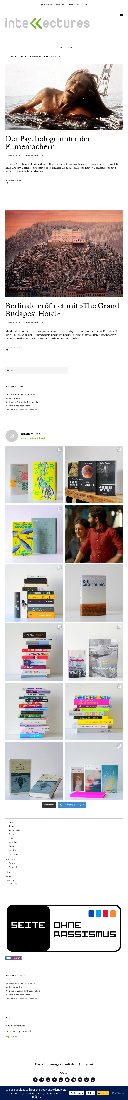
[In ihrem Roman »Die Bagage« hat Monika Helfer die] (94, 771)
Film (7, 183)
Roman (12, 826)
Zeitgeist (13, 867)
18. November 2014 (13, 180)
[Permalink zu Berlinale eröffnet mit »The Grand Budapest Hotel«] (64, 295)
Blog (84, 5)
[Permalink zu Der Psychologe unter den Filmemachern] (64, 128)
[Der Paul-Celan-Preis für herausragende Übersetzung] (34, 771)
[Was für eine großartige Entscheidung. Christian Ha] (34, 474)
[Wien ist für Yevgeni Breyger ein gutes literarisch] (34, 534)
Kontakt (60, 5)
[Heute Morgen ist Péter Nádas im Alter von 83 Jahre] (94, 474)
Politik (12, 863)
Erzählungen (14, 830)
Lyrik (11, 838)
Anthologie (14, 842)
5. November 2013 (12, 347)
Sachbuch (13, 850)
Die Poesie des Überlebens (17, 406)
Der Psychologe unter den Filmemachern (48, 143)
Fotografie (10, 880)
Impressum (73, 5)
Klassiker (13, 834)
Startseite (46, 5)
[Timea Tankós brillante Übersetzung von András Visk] (94, 593)
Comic (8, 876)
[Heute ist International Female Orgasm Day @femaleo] (94, 711)
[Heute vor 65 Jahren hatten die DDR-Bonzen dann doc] (94, 652)
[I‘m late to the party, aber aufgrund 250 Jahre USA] (34, 652)
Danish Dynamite (13, 398)
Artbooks (13, 884)
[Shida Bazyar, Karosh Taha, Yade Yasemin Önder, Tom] (34, 711)
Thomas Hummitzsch (33, 155)
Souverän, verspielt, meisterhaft (20, 394)
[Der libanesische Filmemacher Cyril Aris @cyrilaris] (94, 534)
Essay (11, 846)
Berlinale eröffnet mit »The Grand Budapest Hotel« (62, 310)
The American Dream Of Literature (21, 409)
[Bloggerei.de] (13, 959)
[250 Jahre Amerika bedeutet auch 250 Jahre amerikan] (34, 593)
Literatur (9, 822)
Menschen (10, 859)
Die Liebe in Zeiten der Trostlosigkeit (22, 402)
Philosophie (14, 854)
